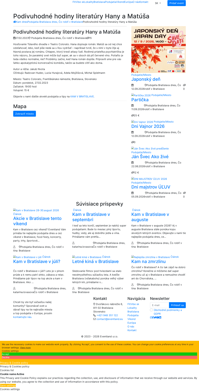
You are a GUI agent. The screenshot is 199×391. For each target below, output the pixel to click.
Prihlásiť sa (177, 305)
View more (25, 347)
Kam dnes (22, 21)
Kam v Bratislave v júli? (36, 261)
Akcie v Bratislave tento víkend (37, 221)
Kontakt (143, 1)
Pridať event (176, 3)
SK (157, 3)
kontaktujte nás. (22, 317)
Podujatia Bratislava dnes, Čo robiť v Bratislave (55, 21)
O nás (136, 1)
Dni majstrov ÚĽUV (150, 187)
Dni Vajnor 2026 (148, 126)
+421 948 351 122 (107, 315)
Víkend (120, 1)
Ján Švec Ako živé (150, 156)
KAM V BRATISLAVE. (82, 96)
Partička (140, 99)
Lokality (89, 1)
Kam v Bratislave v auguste (150, 217)
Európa (128, 1)
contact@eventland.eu (110, 319)
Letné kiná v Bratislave (95, 261)
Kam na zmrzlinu (148, 261)
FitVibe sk (78, 1)
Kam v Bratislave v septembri (91, 217)
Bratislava (99, 1)
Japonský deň (145, 79)
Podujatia (110, 1)
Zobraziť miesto (24, 113)
